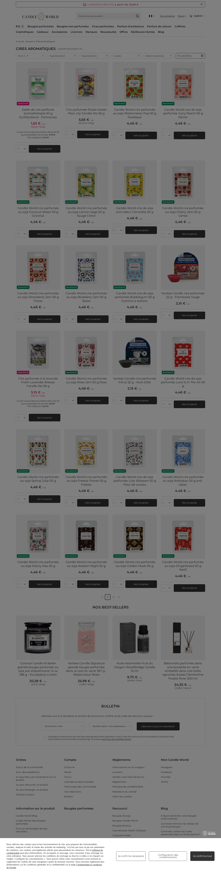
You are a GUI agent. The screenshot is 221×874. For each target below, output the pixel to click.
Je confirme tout (202, 856)
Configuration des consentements (168, 856)
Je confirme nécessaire (131, 856)
